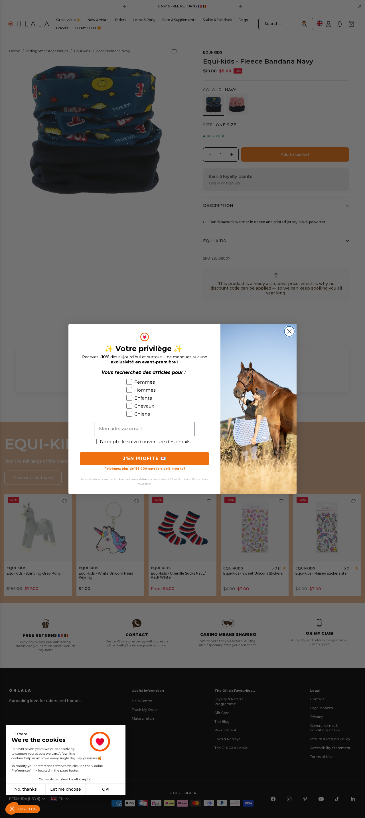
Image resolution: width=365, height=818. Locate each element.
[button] (12, 808)
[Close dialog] (289, 331)
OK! (105, 789)
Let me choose (65, 789)
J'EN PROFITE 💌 (144, 458)
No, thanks (25, 789)
